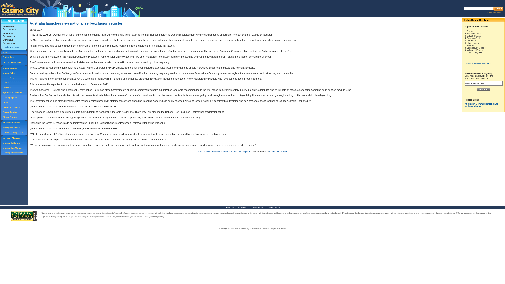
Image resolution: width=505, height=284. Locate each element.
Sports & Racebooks (12, 92)
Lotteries (7, 87)
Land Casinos (273, 207)
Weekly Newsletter (11, 127)
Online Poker (9, 73)
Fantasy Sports (10, 97)
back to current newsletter (478, 64)
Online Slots (8, 57)
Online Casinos (10, 68)
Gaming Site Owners (12, 148)
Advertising (243, 207)
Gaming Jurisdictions (13, 152)
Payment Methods (11, 138)
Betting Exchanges (11, 107)
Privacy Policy (280, 229)
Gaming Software (11, 143)
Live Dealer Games (12, 62)
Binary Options (10, 117)
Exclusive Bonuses (11, 122)
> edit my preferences (12, 47)
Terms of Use (267, 229)
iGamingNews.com (278, 151)
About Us (229, 207)
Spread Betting (10, 112)
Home (5, 52)
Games (6, 82)
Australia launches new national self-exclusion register (224, 151)
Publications (257, 207)
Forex (5, 102)
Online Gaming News (13, 132)
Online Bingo (9, 78)
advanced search (495, 12)
